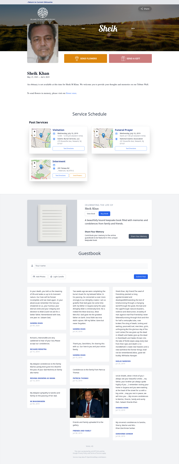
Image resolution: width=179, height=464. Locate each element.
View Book (91, 213)
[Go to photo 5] (90, 416)
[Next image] (106, 403)
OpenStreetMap (92, 457)
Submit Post (141, 276)
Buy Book (104, 213)
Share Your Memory (139, 236)
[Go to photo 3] (88, 416)
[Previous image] (72, 403)
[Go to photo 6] (92, 416)
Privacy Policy (82, 453)
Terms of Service (96, 453)
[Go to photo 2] (86, 416)
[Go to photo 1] (85, 416)
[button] (40, 135)
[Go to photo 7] (93, 416)
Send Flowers (77, 175)
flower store (71, 93)
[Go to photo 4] (89, 416)
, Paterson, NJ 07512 (65, 170)
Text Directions (69, 148)
